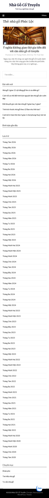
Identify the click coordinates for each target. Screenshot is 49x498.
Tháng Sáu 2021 (8, 403)
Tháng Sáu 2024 (8, 278)
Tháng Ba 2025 (8, 229)
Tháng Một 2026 (9, 180)
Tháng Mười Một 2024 (11, 251)
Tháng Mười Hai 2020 (11, 436)
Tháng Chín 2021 (9, 397)
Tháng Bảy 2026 (9, 147)
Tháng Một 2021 (9, 430)
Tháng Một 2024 (9, 305)
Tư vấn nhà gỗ (8, 482)
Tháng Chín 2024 (9, 262)
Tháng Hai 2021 (8, 425)
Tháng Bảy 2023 (9, 327)
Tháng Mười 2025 (9, 196)
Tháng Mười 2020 (9, 446)
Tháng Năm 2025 (9, 218)
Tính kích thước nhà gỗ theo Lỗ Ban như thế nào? (21, 109)
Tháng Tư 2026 (8, 164)
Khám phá (6, 471)
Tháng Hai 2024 (8, 300)
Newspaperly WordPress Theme (30, 493)
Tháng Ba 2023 (8, 343)
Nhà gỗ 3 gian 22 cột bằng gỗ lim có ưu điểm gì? (21, 90)
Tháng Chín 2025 (9, 202)
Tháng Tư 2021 (8, 414)
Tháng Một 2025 (9, 240)
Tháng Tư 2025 (8, 223)
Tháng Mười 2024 (9, 256)
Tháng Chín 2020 (9, 452)
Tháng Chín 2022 (9, 376)
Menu (44, 15)
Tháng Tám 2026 (9, 142)
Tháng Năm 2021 (9, 408)
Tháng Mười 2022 (9, 370)
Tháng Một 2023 (9, 354)
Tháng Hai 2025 (8, 234)
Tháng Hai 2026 (8, 175)
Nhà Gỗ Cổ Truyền (24, 5)
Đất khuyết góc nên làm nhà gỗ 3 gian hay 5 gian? (21, 104)
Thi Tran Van (39, 55)
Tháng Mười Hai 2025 (11, 185)
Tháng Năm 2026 (9, 158)
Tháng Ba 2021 (8, 419)
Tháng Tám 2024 (9, 267)
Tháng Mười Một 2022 (11, 365)
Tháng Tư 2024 (8, 289)
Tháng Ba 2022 (8, 387)
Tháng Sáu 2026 (8, 153)
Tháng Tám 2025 (9, 207)
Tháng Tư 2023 (8, 338)
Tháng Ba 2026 (8, 169)
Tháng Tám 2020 (9, 457)
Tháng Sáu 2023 (8, 332)
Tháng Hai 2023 (8, 349)
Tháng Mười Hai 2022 (11, 359)
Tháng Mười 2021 (9, 392)
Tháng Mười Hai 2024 (11, 245)
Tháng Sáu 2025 (8, 213)
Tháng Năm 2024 (9, 283)
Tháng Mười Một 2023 (11, 316)
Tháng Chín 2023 (9, 321)
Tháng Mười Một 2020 (11, 441)
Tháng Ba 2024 (8, 294)
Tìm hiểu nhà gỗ (8, 476)
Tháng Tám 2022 (9, 381)
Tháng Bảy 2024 (9, 272)
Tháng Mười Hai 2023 (11, 310)
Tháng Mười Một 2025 (11, 191)
